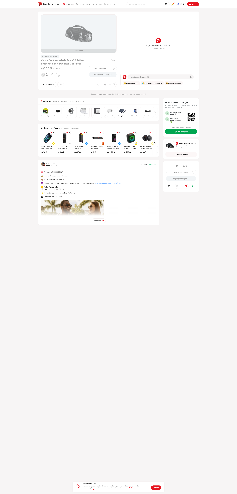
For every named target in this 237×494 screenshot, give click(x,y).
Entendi (156, 488)
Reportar (50, 84)
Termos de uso (98, 490)
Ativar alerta (182, 154)
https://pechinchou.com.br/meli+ (108, 183)
